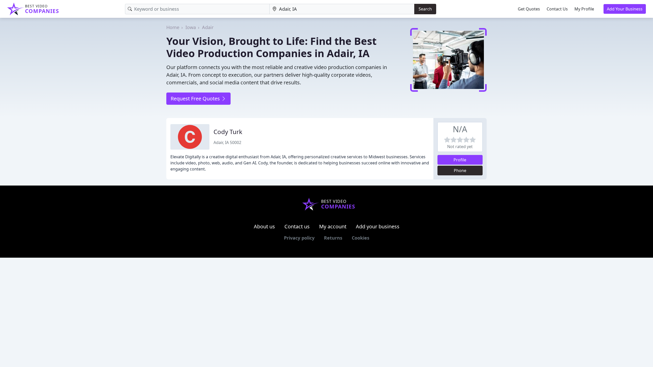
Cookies (360, 238)
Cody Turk (228, 131)
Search (425, 9)
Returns (333, 238)
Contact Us (557, 9)
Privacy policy (299, 238)
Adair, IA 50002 (227, 142)
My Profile (584, 9)
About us (264, 226)
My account (332, 226)
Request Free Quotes (196, 98)
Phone (460, 170)
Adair (208, 27)
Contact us (297, 226)
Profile (460, 160)
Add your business (377, 226)
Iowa (190, 27)
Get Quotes (529, 9)
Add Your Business (625, 9)
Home (172, 27)
